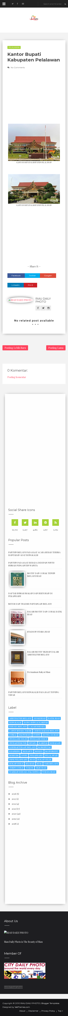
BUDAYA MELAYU (18, 726)
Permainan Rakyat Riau (38, 672)
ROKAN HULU (16, 763)
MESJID (39, 751)
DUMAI (13, 734)
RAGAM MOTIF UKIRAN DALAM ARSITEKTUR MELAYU (43, 653)
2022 (14, 803)
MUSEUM (14, 755)
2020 (14, 813)
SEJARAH (30, 763)
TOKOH (29, 767)
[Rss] (55, 522)
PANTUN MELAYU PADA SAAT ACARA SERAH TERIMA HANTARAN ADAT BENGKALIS (34, 553)
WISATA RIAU (48, 771)
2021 (14, 808)
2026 (14, 793)
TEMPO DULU (16, 767)
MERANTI (28, 751)
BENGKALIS (15, 722)
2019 (14, 818)
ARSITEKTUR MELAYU (20, 718)
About (22, 1011)
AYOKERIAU (40, 718)
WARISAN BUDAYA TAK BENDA (24, 771)
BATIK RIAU (54, 718)
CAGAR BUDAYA (37, 726)
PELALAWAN (14, 47)
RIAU (32, 759)
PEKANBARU (36, 755)
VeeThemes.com (22, 1007)
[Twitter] (25, 522)
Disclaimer (33, 1011)
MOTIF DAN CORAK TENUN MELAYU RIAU (41, 574)
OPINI (24, 755)
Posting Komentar (16, 377)
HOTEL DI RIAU (50, 734)
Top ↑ (60, 1011)
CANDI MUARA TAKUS (20, 730)
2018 (14, 823)
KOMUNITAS (44, 747)
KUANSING (14, 751)
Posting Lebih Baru (15, 347)
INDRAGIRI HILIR (18, 738)
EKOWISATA (25, 734)
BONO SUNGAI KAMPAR (36, 722)
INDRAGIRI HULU (38, 738)
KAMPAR (43, 743)
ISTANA (32, 743)
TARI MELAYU (51, 763)
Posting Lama (55, 347)
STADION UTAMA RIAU (38, 631)
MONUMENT (51, 751)
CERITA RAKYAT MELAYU (46, 730)
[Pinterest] (45, 522)
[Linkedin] (35, 522)
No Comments (18, 67)
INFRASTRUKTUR (18, 743)
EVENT (36, 734)
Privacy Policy (48, 1011)
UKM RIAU (41, 767)
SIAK (39, 763)
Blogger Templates (50, 1003)
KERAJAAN (55, 743)
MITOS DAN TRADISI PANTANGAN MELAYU (29, 603)
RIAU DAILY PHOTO (43, 300)
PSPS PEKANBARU (18, 759)
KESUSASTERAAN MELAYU (22, 747)
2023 (14, 798)
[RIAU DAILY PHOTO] (16, 932)
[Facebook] (15, 522)
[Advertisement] (32, 98)
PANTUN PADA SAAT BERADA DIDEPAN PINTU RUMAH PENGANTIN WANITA (31, 564)
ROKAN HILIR (44, 759)
